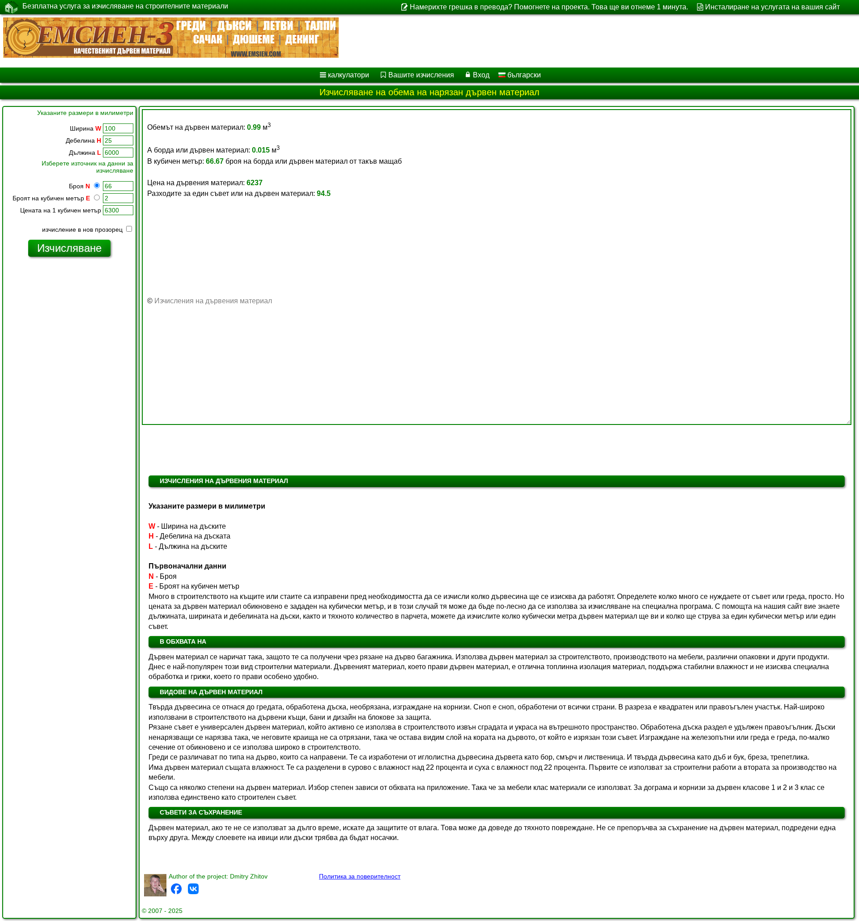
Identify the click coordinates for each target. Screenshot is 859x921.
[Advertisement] (69, 400)
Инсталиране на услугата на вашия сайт (772, 7)
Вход (481, 75)
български (523, 75)
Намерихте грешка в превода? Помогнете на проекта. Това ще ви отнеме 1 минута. (549, 7)
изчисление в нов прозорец (83, 229)
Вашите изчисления (421, 75)
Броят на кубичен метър (51, 198)
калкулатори (348, 75)
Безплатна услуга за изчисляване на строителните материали (125, 6)
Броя (79, 186)
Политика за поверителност (359, 876)
